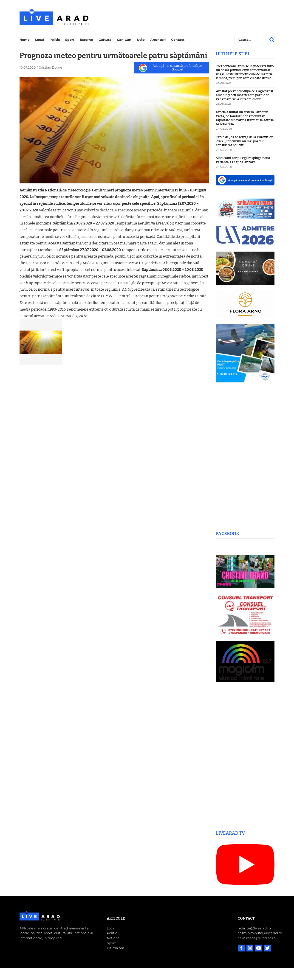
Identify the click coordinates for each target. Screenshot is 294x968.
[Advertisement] (186, 17)
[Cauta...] (271, 40)
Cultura (105, 40)
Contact (177, 40)
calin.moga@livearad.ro (257, 938)
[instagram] (250, 948)
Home (25, 40)
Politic (54, 40)
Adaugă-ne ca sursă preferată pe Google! (177, 67)
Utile (141, 40)
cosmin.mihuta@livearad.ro (260, 933)
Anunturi (158, 40)
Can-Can (124, 40)
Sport (69, 40)
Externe (86, 40)
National (113, 938)
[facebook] (242, 948)
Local (39, 40)
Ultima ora (115, 948)
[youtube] (259, 948)
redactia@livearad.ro (254, 928)
